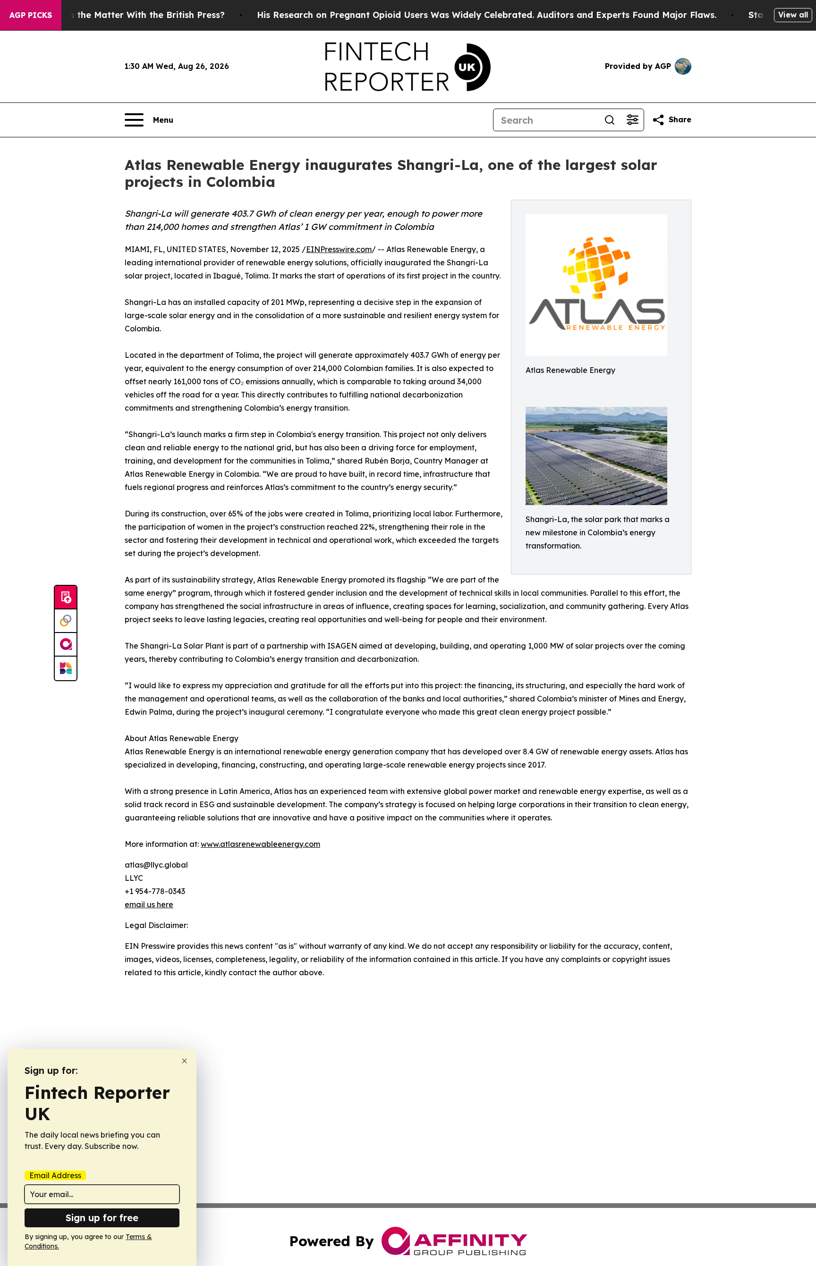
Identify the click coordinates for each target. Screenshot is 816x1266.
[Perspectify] (65, 621)
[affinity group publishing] (65, 645)
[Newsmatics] (65, 668)
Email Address (55, 1175)
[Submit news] (65, 597)
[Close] (184, 1060)
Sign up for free (102, 1218)
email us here (149, 904)
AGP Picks (30, 15)
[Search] (609, 120)
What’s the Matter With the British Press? (134, 14)
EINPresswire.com (339, 249)
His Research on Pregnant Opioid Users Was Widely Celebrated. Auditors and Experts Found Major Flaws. (486, 14)
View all (793, 14)
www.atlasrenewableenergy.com (260, 844)
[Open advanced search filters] (632, 120)
